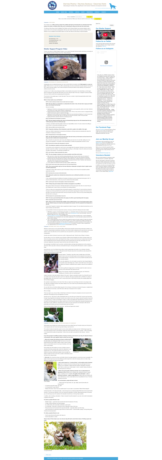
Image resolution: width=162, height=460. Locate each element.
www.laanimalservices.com (65, 223)
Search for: (98, 23)
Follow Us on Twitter (103, 41)
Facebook (102, 129)
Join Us (77, 12)
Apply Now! (111, 171)
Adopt (83, 12)
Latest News (52, 22)
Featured (51, 226)
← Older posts (48, 454)
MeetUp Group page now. (105, 152)
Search (111, 25)
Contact (97, 12)
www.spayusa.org (74, 213)
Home (57, 12)
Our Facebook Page (103, 127)
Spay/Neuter (65, 82)
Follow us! (104, 46)
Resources (90, 12)
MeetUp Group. (99, 142)
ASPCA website (62, 224)
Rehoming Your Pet (58, 323)
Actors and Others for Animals (53, 215)
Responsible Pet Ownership (55, 82)
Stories (71, 12)
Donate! (104, 12)
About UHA (64, 12)
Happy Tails (56, 226)
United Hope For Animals (109, 123)
